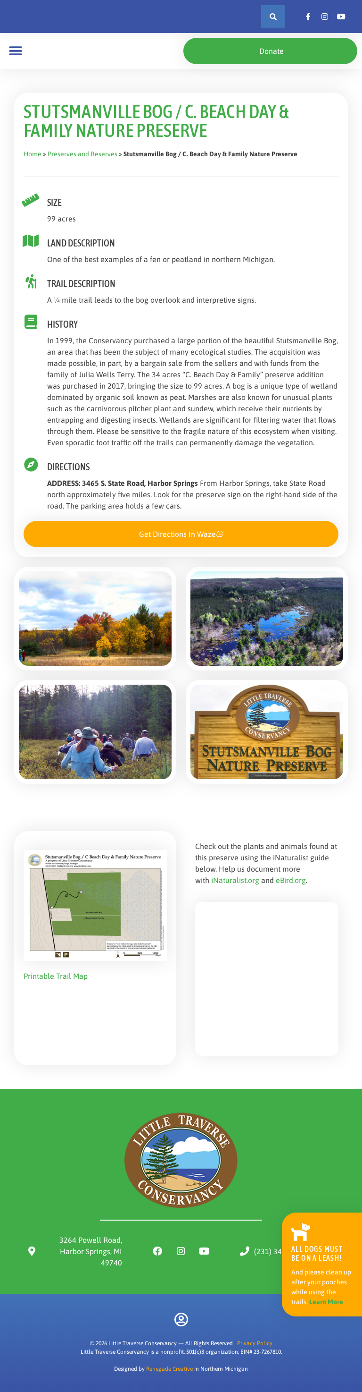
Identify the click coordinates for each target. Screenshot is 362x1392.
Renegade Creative (169, 1369)
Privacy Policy (254, 1343)
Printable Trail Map (56, 976)
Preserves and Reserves (82, 154)
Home (32, 154)
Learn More (326, 1302)
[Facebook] (157, 1251)
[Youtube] (204, 1251)
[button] (273, 16)
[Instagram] (181, 1251)
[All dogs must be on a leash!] (300, 1231)
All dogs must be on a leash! (317, 1253)
